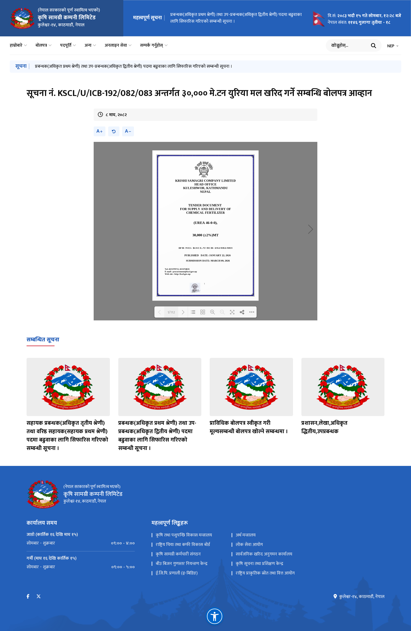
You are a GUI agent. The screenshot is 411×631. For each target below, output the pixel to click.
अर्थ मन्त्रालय (246, 535)
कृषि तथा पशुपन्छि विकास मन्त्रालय (184, 535)
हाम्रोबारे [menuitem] (16, 45)
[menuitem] (81, 543)
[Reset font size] (113, 131)
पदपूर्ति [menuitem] (65, 45)
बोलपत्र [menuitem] (41, 45)
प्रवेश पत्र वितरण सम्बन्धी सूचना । (196, 17)
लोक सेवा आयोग (249, 544)
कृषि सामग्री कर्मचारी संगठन (178, 554)
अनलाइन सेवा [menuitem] (116, 45)
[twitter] (38, 596)
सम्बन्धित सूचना (43, 339)
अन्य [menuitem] (87, 45)
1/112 (171, 312)
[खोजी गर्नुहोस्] (373, 45)
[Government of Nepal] (22, 18)
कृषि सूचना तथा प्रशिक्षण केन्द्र (259, 563)
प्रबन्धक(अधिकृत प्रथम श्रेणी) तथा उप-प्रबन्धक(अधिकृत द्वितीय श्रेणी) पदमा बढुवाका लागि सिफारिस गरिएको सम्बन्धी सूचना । (133, 66)
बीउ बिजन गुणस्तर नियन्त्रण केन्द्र (181, 563)
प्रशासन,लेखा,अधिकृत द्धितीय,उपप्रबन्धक (324, 427)
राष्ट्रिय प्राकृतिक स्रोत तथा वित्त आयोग (265, 573)
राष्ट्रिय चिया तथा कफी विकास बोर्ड (183, 544)
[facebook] (28, 596)
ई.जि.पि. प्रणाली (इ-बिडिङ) (177, 573)
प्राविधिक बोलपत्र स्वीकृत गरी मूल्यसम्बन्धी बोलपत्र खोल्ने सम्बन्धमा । (249, 427)
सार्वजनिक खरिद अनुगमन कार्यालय (264, 554)
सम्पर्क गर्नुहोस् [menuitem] (151, 45)
